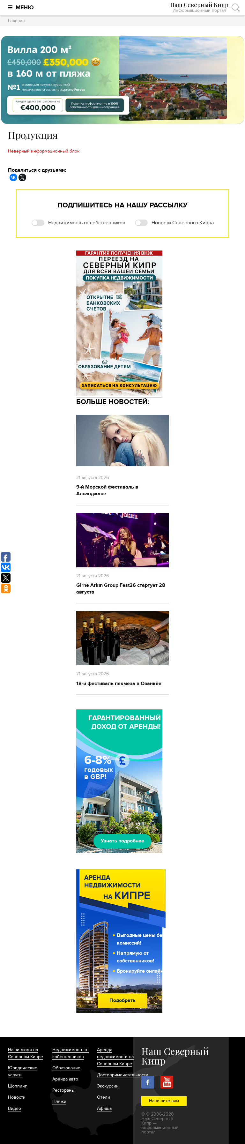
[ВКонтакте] (13, 177)
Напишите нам (164, 1100)
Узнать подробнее (122, 841)
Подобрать (122, 1000)
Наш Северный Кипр (199, 7)
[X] (22, 177)
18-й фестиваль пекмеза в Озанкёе (118, 683)
